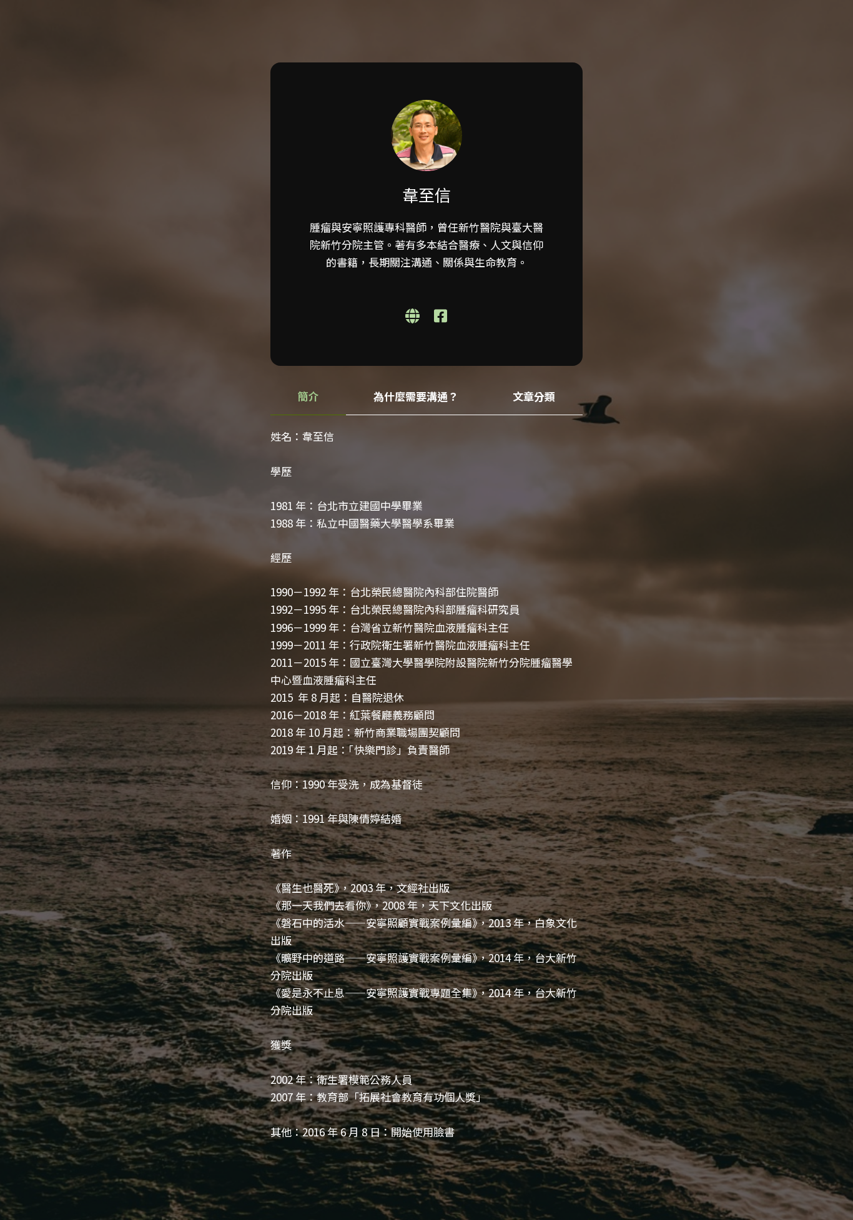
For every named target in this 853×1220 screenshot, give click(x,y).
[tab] (308, 396)
